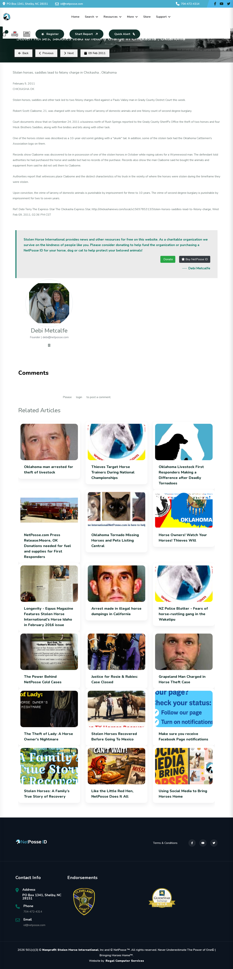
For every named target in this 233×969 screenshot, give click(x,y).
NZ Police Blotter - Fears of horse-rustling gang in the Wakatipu (183, 614)
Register (52, 34)
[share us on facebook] (215, 3)
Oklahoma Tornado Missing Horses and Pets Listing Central (115, 540)
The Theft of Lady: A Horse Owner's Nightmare (48, 736)
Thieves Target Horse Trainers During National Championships (113, 472)
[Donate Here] (14, 34)
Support (161, 17)
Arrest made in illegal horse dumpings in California (116, 611)
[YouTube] (203, 843)
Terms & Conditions (165, 843)
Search (89, 17)
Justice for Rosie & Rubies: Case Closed (114, 679)
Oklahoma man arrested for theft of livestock (48, 469)
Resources (111, 17)
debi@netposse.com (56, 337)
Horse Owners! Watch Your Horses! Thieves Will (183, 537)
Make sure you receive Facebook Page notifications (183, 736)
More (130, 17)
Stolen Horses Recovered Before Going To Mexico (114, 736)
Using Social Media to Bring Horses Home (183, 794)
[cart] (4, 34)
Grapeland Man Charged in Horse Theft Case (182, 679)
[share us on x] (228, 3)
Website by (116, 961)
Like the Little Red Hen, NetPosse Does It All (112, 794)
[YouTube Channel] (221, 3)
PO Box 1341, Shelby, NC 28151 (27, 4)
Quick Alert (122, 34)
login (79, 397)
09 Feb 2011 (97, 53)
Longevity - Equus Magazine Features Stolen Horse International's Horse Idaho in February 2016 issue (48, 616)
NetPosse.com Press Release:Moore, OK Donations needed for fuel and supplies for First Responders (47, 545)
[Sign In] (26, 34)
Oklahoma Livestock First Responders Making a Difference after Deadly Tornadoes (181, 475)
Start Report (84, 34)
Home (75, 17)
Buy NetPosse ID (196, 259)
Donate (168, 259)
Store (147, 17)
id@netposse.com (71, 4)
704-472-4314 (190, 4)
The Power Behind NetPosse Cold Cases (43, 679)
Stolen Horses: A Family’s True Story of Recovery (47, 794)
